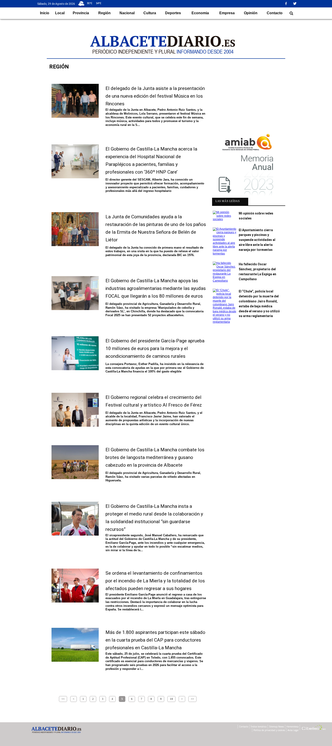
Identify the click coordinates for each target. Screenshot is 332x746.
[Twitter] (296, 3)
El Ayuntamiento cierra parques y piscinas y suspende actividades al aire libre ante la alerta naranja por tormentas (257, 240)
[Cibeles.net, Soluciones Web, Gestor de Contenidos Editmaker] (314, 728)
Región (104, 13)
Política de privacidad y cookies (269, 730)
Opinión (250, 13)
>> (192, 699)
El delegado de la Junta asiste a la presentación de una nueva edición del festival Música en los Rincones (155, 96)
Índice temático (259, 726)
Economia (200, 13)
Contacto (275, 13)
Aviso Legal (293, 730)
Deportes (173, 13)
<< (63, 699)
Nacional (127, 13)
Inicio (44, 13)
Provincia (81, 13)
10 (171, 699)
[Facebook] (287, 3)
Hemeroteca (292, 726)
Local (60, 13)
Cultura (149, 13)
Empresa (227, 13)
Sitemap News (276, 726)
